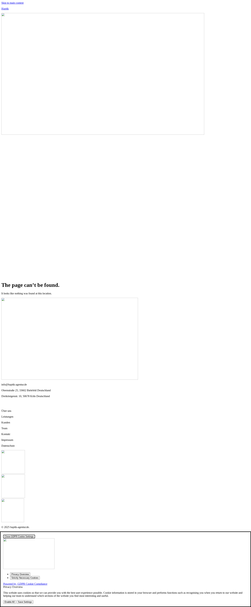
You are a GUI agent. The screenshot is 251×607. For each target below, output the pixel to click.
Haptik (5, 8)
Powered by (25, 583)
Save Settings (25, 602)
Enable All (10, 602)
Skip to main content (12, 2)
